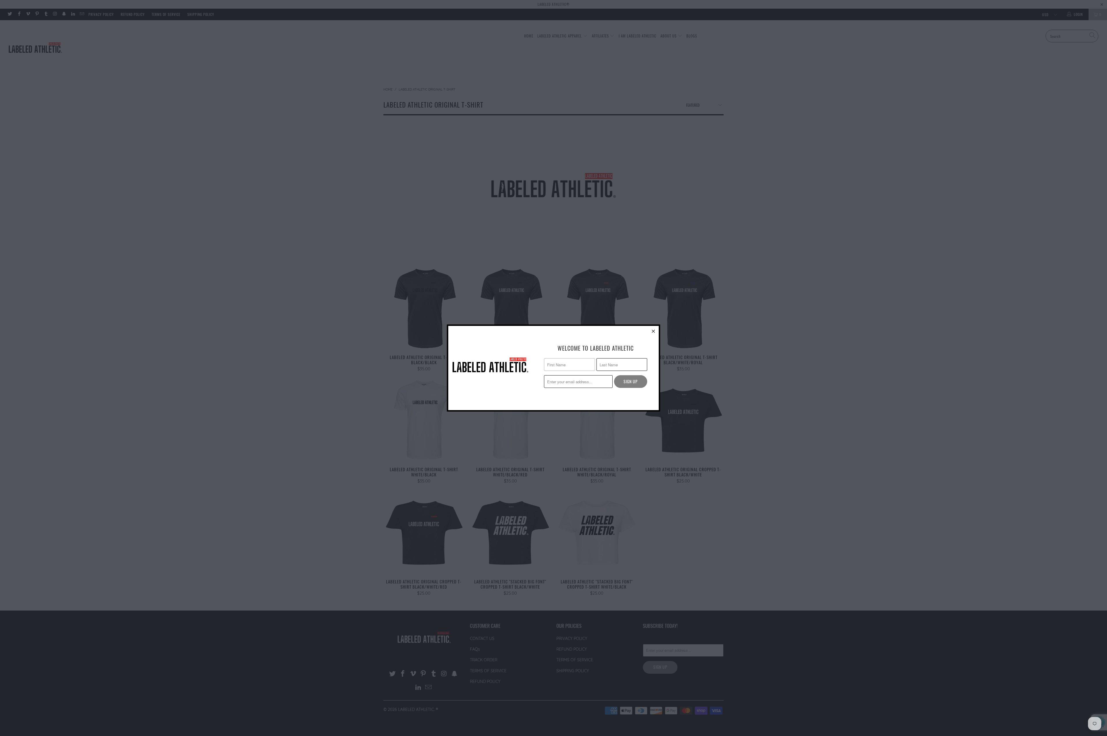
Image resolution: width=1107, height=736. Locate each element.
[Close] (653, 331)
